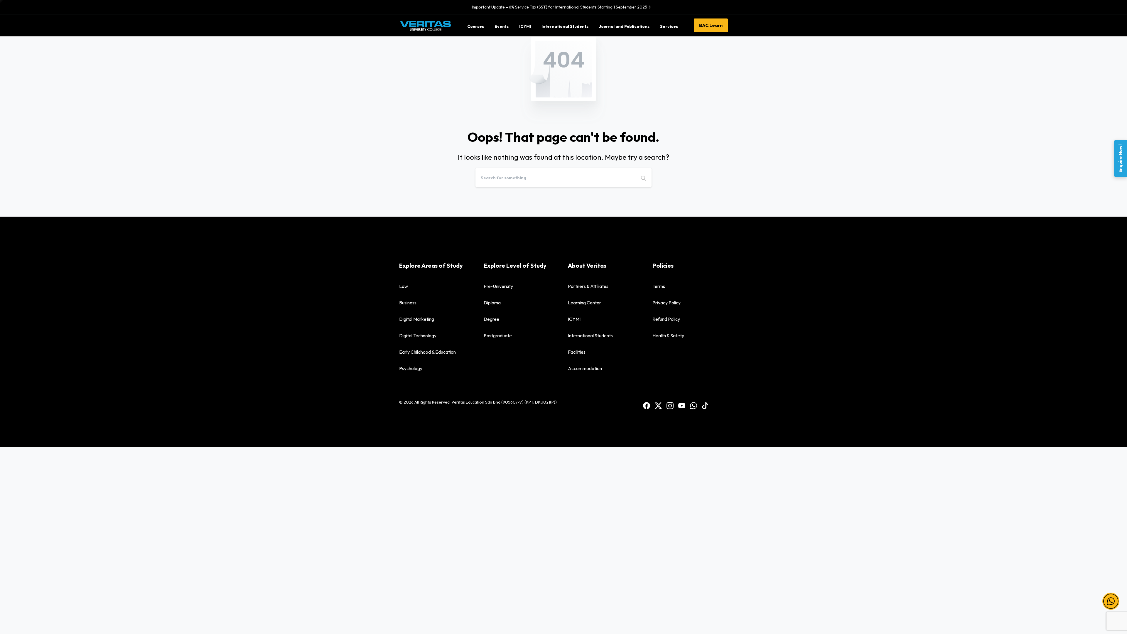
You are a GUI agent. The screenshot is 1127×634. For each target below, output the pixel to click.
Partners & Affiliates (588, 286)
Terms (658, 286)
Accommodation (585, 368)
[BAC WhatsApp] (693, 405)
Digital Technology (417, 335)
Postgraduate (498, 335)
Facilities (577, 352)
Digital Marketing (416, 319)
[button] (1110, 596)
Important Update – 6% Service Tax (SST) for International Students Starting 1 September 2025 (559, 7)
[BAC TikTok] (705, 405)
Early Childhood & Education (427, 352)
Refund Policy (666, 319)
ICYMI (574, 319)
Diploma (492, 303)
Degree (491, 319)
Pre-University (498, 286)
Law (403, 286)
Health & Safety (668, 335)
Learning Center (584, 303)
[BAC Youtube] (682, 405)
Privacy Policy (666, 303)
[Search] (644, 177)
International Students (590, 335)
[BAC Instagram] (670, 405)
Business (407, 303)
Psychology (410, 368)
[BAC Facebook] (646, 405)
